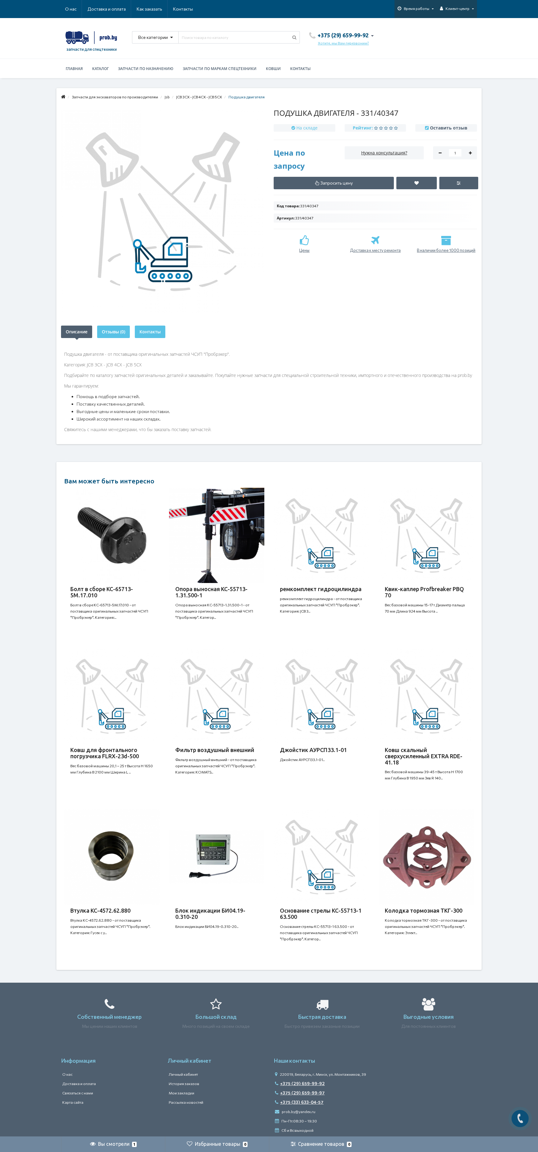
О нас (71, 9)
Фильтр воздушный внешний (214, 750)
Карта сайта (72, 1102)
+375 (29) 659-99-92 (302, 1083)
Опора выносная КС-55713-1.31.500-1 (211, 592)
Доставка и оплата (106, 9)
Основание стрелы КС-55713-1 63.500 (320, 913)
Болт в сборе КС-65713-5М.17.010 (101, 592)
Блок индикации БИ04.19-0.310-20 (210, 913)
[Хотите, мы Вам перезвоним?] (520, 1118)
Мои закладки (181, 1093)
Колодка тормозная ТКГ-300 (423, 910)
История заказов (184, 1083)
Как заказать (149, 9)
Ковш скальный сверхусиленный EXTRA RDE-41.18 (423, 756)
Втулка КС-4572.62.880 (100, 910)
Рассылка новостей (186, 1102)
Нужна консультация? (384, 153)
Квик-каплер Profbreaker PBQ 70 (424, 592)
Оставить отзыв (448, 128)
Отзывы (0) (113, 332)
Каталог (100, 68)
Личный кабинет (183, 1074)
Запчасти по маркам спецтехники (220, 68)
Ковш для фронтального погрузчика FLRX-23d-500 (104, 753)
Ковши (273, 68)
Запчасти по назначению (145, 68)
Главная (74, 68)
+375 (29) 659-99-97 (302, 1092)
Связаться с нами (77, 1093)
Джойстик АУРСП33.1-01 (313, 750)
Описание (76, 332)
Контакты (183, 9)
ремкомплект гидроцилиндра (320, 589)
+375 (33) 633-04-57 (301, 1102)
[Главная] (63, 97)
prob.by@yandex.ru (298, 1111)
